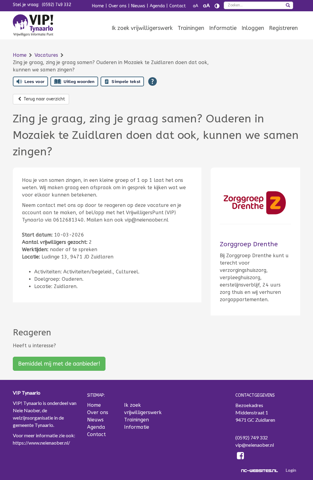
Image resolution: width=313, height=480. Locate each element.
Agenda (157, 6)
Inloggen (252, 28)
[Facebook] (240, 457)
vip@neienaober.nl (254, 445)
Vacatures (47, 55)
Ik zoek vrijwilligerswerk (142, 28)
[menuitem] (142, 28)
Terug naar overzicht (43, 99)
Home (98, 6)
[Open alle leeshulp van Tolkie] (152, 81)
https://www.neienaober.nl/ (41, 443)
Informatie (223, 28)
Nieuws (138, 6)
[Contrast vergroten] (217, 5)
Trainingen (191, 28)
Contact (177, 6)
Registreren (283, 28)
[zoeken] (288, 5)
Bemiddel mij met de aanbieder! (59, 363)
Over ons (118, 6)
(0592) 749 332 (56, 4)
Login (291, 470)
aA (195, 6)
